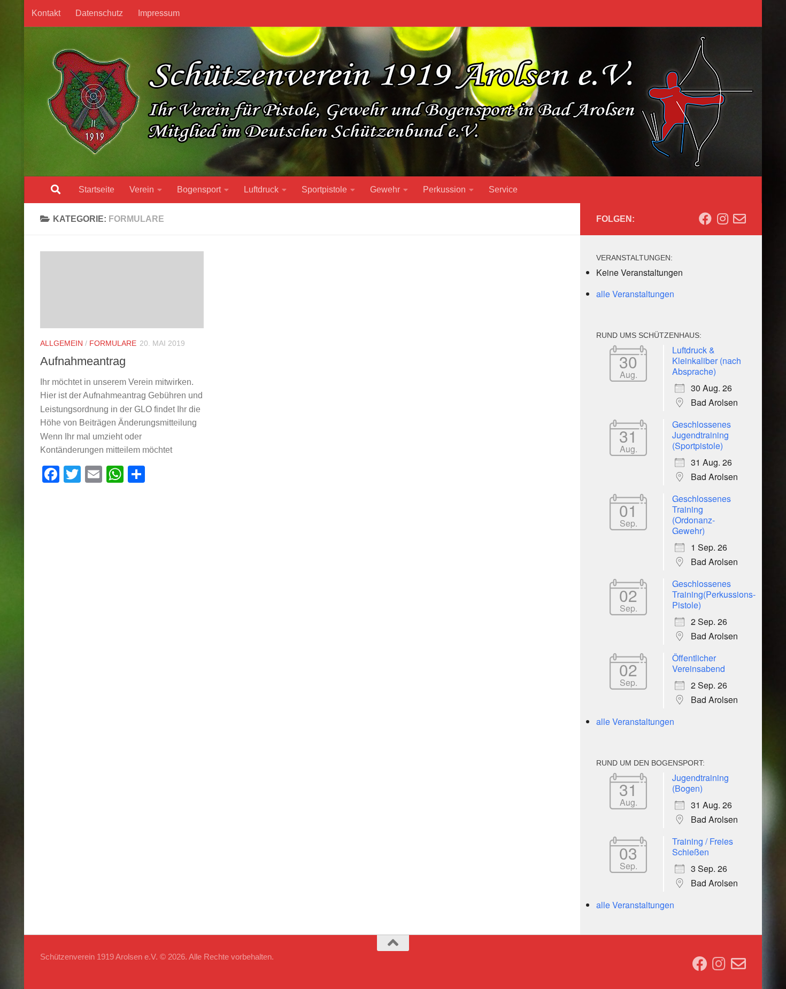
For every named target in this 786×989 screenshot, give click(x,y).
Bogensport (199, 189)
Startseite (96, 189)
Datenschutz (99, 13)
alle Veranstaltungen (635, 294)
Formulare (112, 343)
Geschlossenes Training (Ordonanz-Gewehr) (701, 514)
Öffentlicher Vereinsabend (698, 663)
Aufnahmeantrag (83, 361)
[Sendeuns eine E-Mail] (739, 218)
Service (503, 189)
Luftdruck (261, 189)
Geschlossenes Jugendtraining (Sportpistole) (701, 435)
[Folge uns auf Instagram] (722, 218)
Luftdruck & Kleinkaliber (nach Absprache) (706, 360)
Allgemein (61, 343)
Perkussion (444, 189)
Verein (141, 189)
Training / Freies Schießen (702, 846)
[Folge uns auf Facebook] (705, 218)
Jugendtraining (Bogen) (700, 782)
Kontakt (46, 13)
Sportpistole (324, 189)
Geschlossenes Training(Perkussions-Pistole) (714, 594)
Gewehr (385, 189)
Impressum (159, 13)
